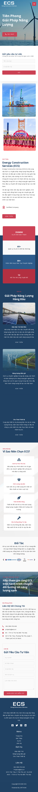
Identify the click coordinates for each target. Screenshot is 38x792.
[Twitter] (17, 725)
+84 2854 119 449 (19, 767)
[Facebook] (12, 725)
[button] (3, 560)
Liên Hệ (19, 743)
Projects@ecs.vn (19, 769)
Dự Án (19, 741)
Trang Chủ (19, 736)
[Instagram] (21, 725)
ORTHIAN (23, 788)
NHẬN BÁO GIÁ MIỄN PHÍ (15, 693)
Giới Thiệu (19, 738)
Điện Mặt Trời (19, 751)
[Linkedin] (25, 725)
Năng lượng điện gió (19, 754)
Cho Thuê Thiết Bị (19, 756)
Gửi (19, 72)
